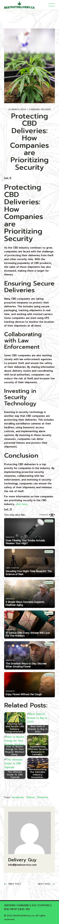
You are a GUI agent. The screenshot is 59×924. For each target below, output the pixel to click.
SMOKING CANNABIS (16, 905)
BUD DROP (10, 909)
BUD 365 (24, 909)
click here (21, 504)
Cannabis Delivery (40, 109)
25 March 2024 (17, 109)
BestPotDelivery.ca (23, 915)
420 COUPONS (40, 905)
